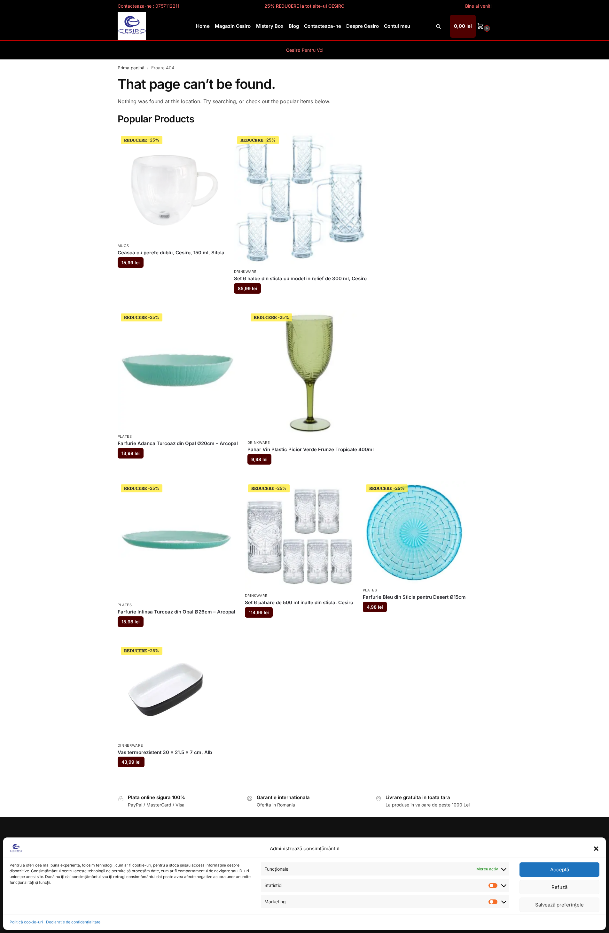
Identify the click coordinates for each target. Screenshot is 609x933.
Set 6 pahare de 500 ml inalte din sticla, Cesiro (299, 602)
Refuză (559, 887)
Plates (125, 436)
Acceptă (559, 870)
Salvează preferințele (559, 905)
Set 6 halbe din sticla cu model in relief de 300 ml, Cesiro (300, 278)
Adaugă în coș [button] (171, 278)
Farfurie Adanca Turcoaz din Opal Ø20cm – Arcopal (178, 443)
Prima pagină (131, 67)
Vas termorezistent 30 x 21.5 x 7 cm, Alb (165, 752)
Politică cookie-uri (26, 922)
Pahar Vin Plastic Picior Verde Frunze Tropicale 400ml (310, 449)
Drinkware (245, 271)
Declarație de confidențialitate (73, 922)
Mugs (123, 245)
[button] (596, 848)
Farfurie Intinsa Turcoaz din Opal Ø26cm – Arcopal (176, 612)
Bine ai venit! (478, 6)
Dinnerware (130, 745)
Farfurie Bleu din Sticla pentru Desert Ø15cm (414, 597)
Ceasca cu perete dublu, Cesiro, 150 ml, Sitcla (171, 253)
